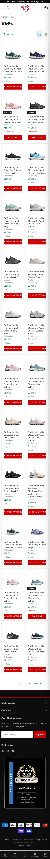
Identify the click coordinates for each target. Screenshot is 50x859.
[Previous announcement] (43, 1)
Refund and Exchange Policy (35, 839)
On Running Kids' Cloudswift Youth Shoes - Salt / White (36, 436)
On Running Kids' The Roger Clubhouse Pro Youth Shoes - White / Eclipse (36, 491)
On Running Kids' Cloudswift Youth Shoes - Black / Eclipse (12, 489)
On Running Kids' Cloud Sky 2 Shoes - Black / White (12, 170)
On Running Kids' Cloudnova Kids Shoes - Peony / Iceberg (12, 596)
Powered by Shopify (25, 845)
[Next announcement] (46, 1)
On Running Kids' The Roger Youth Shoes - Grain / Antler (36, 275)
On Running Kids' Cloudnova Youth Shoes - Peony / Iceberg (12, 382)
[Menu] (3, 7)
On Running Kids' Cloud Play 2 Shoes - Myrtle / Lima (37, 545)
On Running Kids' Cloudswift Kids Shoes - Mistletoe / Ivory (36, 650)
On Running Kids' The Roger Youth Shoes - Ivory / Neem (12, 329)
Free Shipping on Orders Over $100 (25, 1)
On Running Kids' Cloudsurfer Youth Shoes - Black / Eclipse (12, 275)
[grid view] (39, 34)
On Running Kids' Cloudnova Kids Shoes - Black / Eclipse (12, 650)
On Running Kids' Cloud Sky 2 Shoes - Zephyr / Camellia (12, 119)
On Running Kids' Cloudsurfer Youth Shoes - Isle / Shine (37, 170)
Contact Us (16, 839)
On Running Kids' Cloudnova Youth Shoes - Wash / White (36, 382)
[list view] (45, 34)
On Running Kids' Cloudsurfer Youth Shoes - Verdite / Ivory (12, 222)
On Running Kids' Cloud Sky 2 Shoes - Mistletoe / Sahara (13, 69)
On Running (8, 74)
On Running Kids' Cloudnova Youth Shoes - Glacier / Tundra (36, 329)
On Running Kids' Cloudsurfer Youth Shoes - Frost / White (36, 222)
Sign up (40, 734)
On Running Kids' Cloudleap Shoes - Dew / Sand (12, 435)
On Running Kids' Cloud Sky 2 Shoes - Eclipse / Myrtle (36, 119)
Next (36, 683)
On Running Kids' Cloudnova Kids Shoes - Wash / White (36, 596)
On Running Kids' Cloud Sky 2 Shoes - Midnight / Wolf (36, 69)
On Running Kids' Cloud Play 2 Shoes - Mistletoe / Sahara (13, 545)
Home (4, 17)
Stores (6, 839)
